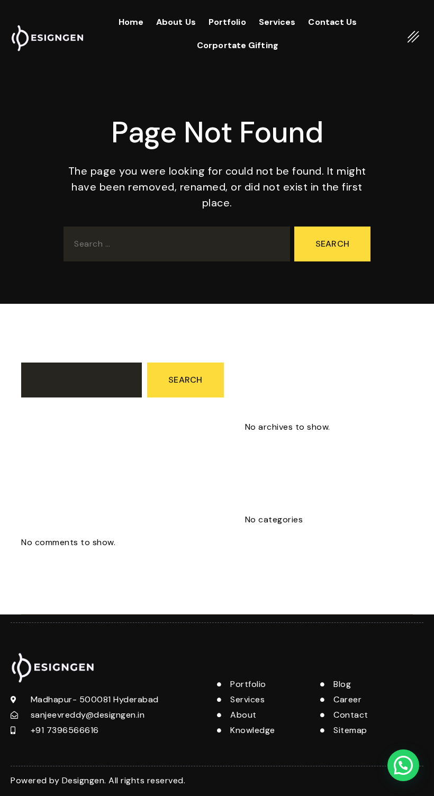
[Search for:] (174, 246)
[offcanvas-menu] (413, 36)
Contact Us (332, 22)
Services (277, 22)
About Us (176, 22)
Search (35, 352)
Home (131, 22)
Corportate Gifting (237, 45)
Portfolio (227, 22)
